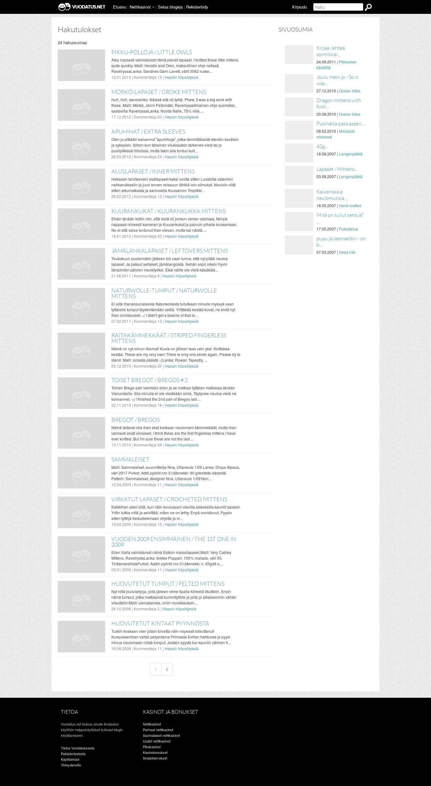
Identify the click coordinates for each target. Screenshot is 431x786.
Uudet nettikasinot (156, 740)
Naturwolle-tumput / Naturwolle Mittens (164, 294)
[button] (153, 7)
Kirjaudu (299, 7)
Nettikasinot (140, 7)
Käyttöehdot (70, 759)
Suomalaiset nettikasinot (161, 735)
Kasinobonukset (155, 752)
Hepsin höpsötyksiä (181, 77)
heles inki (347, 252)
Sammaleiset (130, 460)
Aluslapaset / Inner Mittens (153, 171)
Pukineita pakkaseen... (340, 123)
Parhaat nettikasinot (158, 729)
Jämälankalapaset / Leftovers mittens (169, 251)
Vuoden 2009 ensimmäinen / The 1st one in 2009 (173, 542)
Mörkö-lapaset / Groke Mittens (158, 92)
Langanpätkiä (351, 153)
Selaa (170, 7)
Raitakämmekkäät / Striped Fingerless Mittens (168, 338)
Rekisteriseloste (73, 753)
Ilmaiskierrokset (155, 757)
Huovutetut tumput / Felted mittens (167, 584)
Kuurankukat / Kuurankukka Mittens (168, 211)
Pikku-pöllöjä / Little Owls (151, 52)
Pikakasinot (152, 746)
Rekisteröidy (197, 7)
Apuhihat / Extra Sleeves (148, 132)
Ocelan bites (349, 90)
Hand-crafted (350, 205)
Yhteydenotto (71, 764)
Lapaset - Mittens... (336, 169)
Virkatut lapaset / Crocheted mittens (169, 499)
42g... (322, 146)
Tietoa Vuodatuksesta (77, 747)
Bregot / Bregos (135, 420)
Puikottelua (348, 228)
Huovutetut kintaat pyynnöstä (160, 623)
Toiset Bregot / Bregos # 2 (149, 380)
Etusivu (119, 7)
